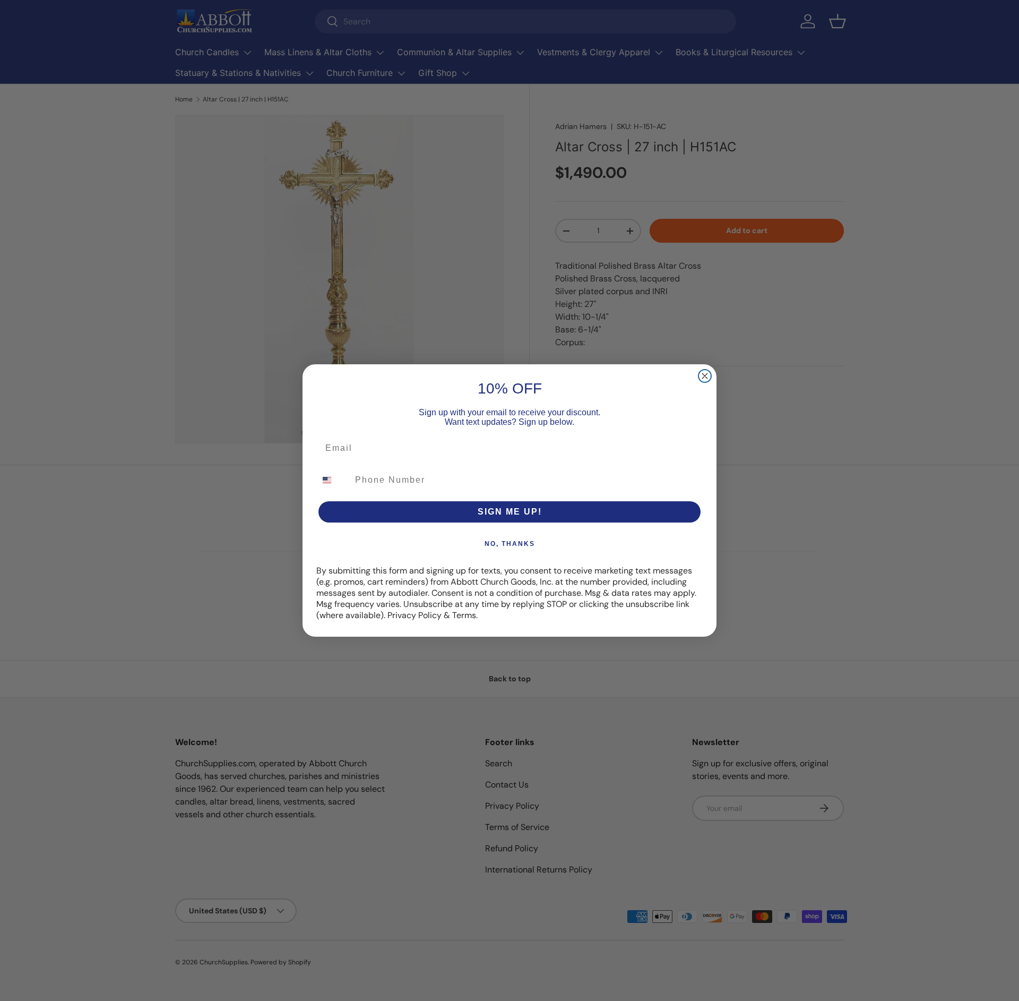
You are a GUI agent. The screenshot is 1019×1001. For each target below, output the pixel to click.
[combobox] (333, 480)
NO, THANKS (510, 543)
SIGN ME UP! (510, 511)
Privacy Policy (414, 615)
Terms (464, 615)
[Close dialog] (704, 376)
